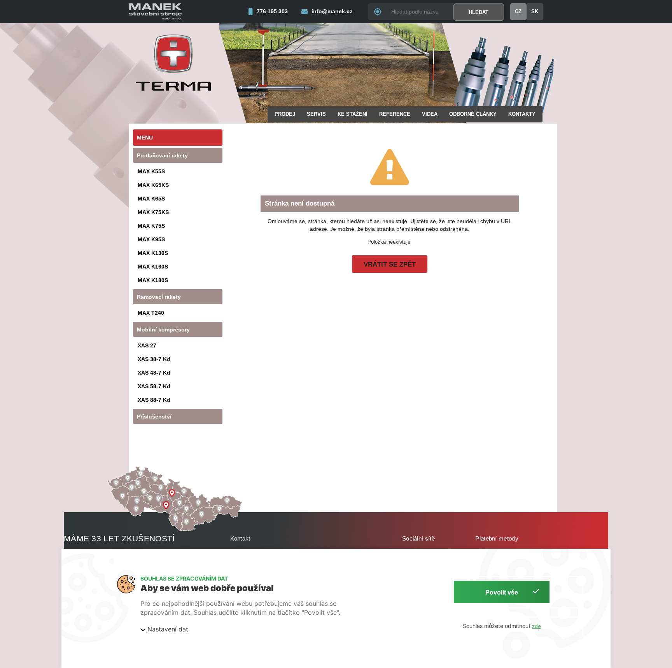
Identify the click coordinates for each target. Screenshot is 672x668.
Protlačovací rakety (162, 155)
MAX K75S (151, 226)
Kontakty (522, 114)
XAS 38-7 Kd (154, 359)
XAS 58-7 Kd (154, 386)
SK (534, 11)
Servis (316, 114)
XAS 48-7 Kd (154, 373)
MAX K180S (153, 280)
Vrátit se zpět (390, 264)
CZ (518, 11)
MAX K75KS (153, 212)
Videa (430, 114)
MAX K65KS (153, 185)
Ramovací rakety (159, 297)
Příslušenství (154, 416)
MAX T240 (151, 313)
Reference (394, 114)
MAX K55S (151, 171)
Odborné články (473, 114)
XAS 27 (147, 345)
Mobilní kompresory (163, 329)
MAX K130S (153, 253)
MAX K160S (153, 266)
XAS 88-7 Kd (154, 400)
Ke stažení (353, 114)
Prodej (285, 114)
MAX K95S (151, 239)
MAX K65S (151, 198)
